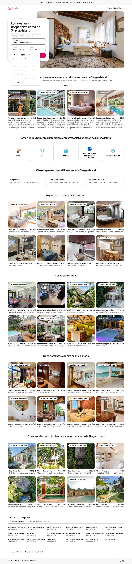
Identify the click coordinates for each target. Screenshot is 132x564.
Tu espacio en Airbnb (115, 8)
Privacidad (25, 561)
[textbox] (20, 49)
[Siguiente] (70, 85)
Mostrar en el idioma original (83, 2)
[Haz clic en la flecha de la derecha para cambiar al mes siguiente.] (37, 54)
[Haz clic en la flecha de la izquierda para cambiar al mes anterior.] (14, 54)
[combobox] (28, 42)
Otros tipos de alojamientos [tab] (17, 521)
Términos (33, 561)
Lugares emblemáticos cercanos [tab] (39, 521)
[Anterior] (61, 85)
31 (18, 83)
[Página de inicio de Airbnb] (13, 8)
